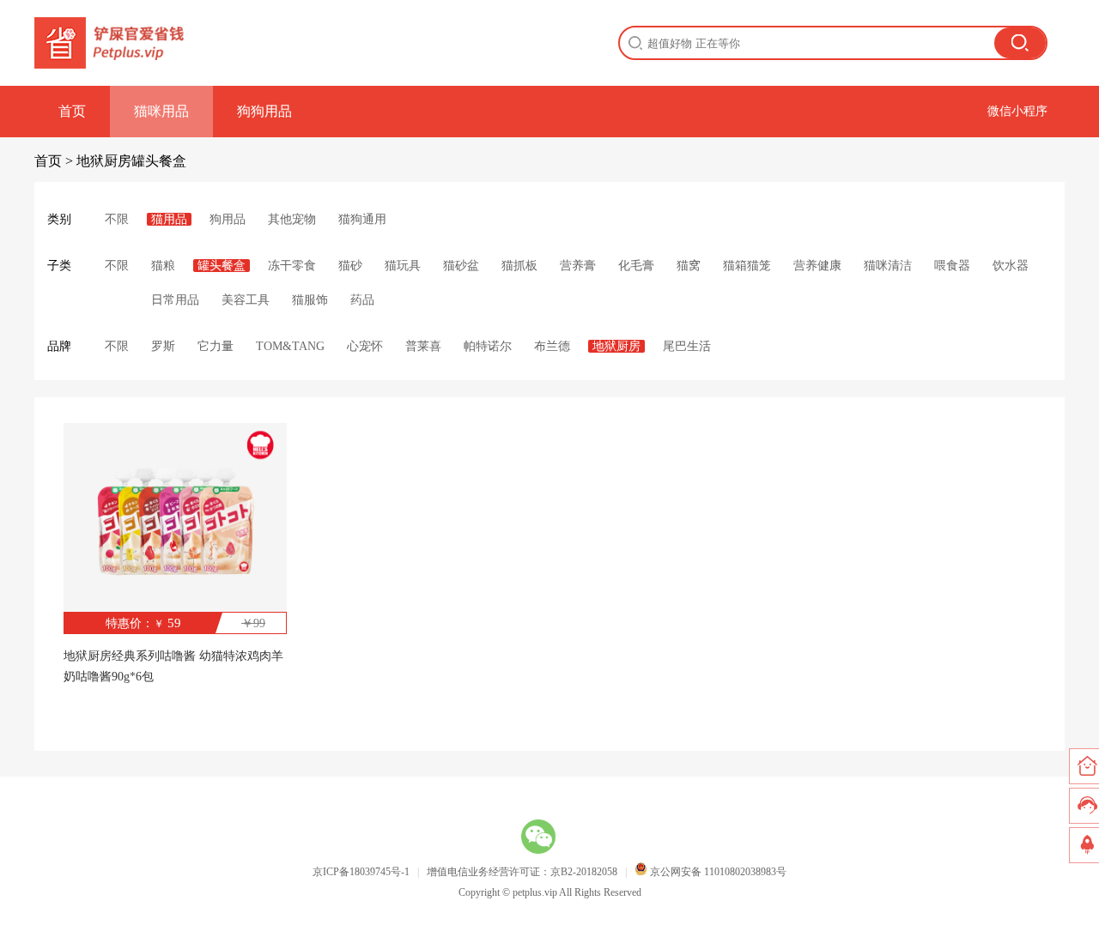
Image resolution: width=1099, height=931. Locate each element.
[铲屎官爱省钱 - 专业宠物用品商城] (110, 43)
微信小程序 (1017, 111)
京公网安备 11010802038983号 (716, 872)
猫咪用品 (161, 111)
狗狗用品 (264, 111)
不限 (117, 219)
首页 (72, 111)
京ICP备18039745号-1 (361, 872)
